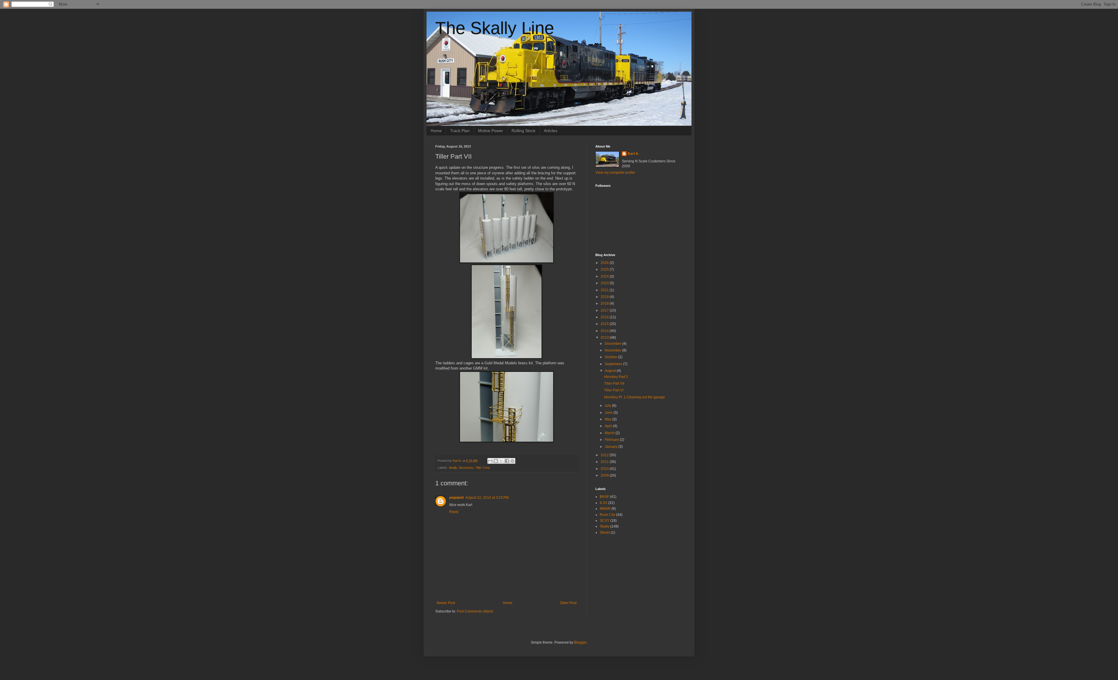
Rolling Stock (523, 130)
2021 (605, 290)
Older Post (568, 603)
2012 (605, 455)
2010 (605, 469)
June (609, 413)
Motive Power (490, 130)
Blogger (580, 642)
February (612, 440)
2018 (605, 303)
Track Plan (460, 130)
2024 (605, 276)
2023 (605, 283)
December (613, 344)
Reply (454, 512)
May (608, 419)
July (608, 406)
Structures (466, 467)
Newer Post (446, 603)
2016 (605, 317)
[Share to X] (501, 461)
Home (436, 130)
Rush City (607, 515)
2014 (605, 331)
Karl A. (633, 154)
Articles (550, 130)
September (614, 364)
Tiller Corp (482, 467)
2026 (605, 263)
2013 (605, 337)
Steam (605, 532)
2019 (605, 297)
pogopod (456, 498)
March (610, 433)
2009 (605, 475)
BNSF (604, 497)
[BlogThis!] (496, 461)
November (613, 350)
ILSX (603, 503)
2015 (605, 324)
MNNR (605, 509)
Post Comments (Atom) (475, 611)
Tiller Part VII (614, 383)
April (609, 426)
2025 (605, 269)
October (611, 357)
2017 (605, 310)
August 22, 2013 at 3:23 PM (487, 498)
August (611, 371)
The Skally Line (494, 28)
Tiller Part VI (613, 390)
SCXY (604, 521)
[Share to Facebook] (507, 461)
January (611, 447)
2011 (605, 462)
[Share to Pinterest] (512, 461)
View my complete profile (615, 173)
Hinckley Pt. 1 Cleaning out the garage (634, 397)
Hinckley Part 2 (616, 377)
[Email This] (490, 461)
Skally (453, 467)
